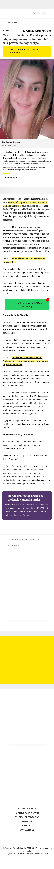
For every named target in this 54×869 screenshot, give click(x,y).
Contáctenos (27, 830)
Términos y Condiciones (27, 813)
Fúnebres (27, 821)
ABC (7, 13)
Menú (50, 13)
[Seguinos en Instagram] (32, 857)
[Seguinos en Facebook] (23, 857)
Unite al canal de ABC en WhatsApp (29, 305)
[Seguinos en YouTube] (29, 857)
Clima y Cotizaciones (29, 13)
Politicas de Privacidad (27, 817)
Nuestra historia (27, 809)
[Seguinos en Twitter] (26, 857)
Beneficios (27, 826)
